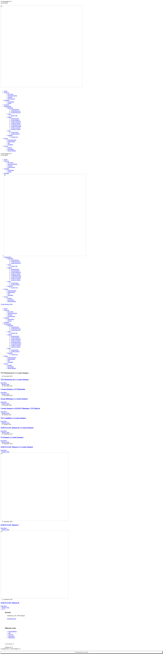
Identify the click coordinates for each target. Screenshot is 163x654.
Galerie (9, 103)
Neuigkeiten (10, 102)
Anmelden (10, 144)
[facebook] (1, 4)
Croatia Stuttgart (15, 120)
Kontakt (9, 147)
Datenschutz (11, 637)
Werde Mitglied (11, 150)
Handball (9, 135)
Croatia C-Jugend (15, 127)
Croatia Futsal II (15, 134)
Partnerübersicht (11, 140)
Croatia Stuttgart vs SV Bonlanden (13, 389)
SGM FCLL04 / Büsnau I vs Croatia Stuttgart (17, 447)
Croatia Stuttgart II (16, 121)
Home (5, 91)
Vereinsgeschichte (12, 95)
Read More (4, 383)
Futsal (9, 131)
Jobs (8, 143)
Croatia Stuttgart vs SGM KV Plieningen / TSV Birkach (20, 408)
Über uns (6, 92)
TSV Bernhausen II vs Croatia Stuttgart (15, 379)
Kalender (6, 105)
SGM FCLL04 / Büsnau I (10, 525)
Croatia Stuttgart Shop (7, 304)
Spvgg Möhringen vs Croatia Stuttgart (14, 399)
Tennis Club (14, 115)
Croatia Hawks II (15, 111)
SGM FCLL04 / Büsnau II (10, 603)
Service (6, 146)
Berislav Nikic (5, 384)
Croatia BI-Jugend (16, 124)
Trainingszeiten (15, 118)
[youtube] (3, 4)
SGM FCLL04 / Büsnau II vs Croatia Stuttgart (17, 428)
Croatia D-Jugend (15, 129)
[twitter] (2, 4)
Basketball (10, 108)
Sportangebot (7, 106)
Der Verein (10, 94)
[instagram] (4, 4)
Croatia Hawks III (16, 112)
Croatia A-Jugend (15, 123)
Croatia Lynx (14, 137)
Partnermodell (11, 141)
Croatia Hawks (15, 109)
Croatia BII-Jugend (16, 126)
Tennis (9, 114)
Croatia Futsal (14, 132)
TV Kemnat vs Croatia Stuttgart (12, 437)
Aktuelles (6, 100)
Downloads (10, 149)
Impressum (11, 636)
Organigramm (11, 98)
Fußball (9, 117)
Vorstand (9, 97)
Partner (6, 138)
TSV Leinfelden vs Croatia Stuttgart (13, 418)
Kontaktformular (11, 618)
